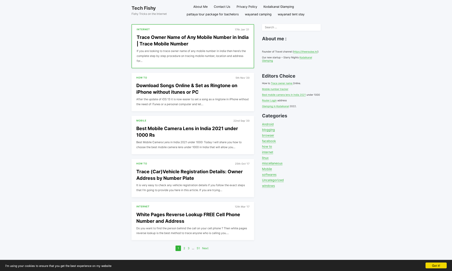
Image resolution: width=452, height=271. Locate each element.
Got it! (436, 265)
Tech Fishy (144, 8)
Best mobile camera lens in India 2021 (284, 94)
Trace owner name (282, 83)
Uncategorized (273, 180)
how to (267, 146)
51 (198, 248)
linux (265, 158)
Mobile (267, 169)
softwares (269, 174)
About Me (200, 6)
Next (205, 248)
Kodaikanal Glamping (278, 6)
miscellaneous (272, 163)
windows (268, 186)
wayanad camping (258, 14)
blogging (268, 130)
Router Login (269, 100)
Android (268, 124)
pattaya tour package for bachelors (213, 14)
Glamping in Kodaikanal (275, 106)
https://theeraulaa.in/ (305, 51)
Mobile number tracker (275, 89)
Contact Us (222, 6)
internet (267, 152)
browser (268, 135)
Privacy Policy (247, 6)
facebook (269, 141)
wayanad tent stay (291, 14)
